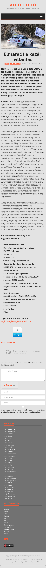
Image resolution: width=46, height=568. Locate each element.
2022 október (8, 434)
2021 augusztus (9, 456)
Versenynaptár (9, 529)
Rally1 (7, 64)
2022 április (8, 443)
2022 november (9, 432)
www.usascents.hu (11, 303)
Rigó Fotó (23, 5)
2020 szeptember (10, 478)
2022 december (9, 429)
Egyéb (6, 511)
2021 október (8, 452)
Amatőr (6, 509)
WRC (5, 534)
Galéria (17, 559)
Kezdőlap (9, 559)
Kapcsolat (24, 562)
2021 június (8, 460)
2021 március (9, 467)
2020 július (8, 483)
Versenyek (7, 527)
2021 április (8, 465)
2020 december (10, 472)
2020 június (8, 485)
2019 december (9, 494)
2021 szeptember (10, 454)
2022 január (8, 447)
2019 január (8, 498)
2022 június (8, 438)
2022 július (8, 436)
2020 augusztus (10, 480)
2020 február (8, 489)
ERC (5, 514)
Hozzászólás (8, 343)
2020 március (9, 487)
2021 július (8, 458)
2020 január (8, 492)
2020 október (8, 476)
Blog (32, 562)
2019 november (9, 496)
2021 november (9, 449)
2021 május (8, 463)
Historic (6, 516)
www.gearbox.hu (10, 270)
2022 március (9, 445)
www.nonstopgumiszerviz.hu (16, 261)
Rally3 (6, 523)
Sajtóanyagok (15, 64)
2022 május (8, 440)
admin (35, 64)
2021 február (8, 469)
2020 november (10, 474)
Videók (6, 532)
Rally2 (6, 520)
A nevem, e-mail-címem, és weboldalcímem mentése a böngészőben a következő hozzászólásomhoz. (23, 411)
